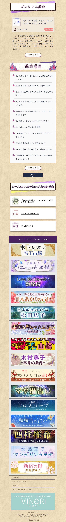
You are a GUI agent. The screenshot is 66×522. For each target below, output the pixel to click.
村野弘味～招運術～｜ (26, 517)
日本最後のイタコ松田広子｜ (39, 515)
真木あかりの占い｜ (24, 515)
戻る (33, 175)
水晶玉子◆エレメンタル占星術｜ (26, 514)
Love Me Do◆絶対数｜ (42, 514)
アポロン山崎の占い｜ (39, 517)
